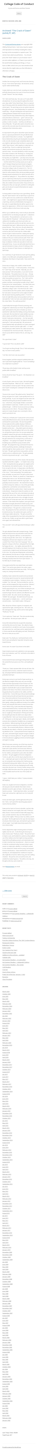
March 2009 (5, 1272)
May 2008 (5, 1294)
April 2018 (5, 1057)
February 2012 (6, 1199)
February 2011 (6, 1228)
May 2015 (5, 1123)
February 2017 (6, 1084)
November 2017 (7, 1067)
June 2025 (5, 996)
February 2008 (6, 1301)
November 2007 (7, 1308)
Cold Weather (6, 967)
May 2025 (5, 999)
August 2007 (6, 1316)
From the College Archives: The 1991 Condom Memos (18, 940)
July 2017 (5, 1074)
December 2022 (7, 1013)
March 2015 (5, 1128)
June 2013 (5, 1167)
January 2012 (6, 1201)
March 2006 (5, 1338)
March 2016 (5, 1106)
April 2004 (5, 1374)
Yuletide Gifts (6, 957)
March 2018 (5, 1060)
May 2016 (5, 1101)
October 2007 (6, 1311)
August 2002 (6, 1403)
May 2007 (5, 1323)
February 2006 (6, 1340)
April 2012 (5, 1194)
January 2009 (6, 1277)
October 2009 (6, 1257)
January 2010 (6, 1250)
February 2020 (6, 1043)
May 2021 (5, 1028)
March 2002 (5, 1415)
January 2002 (6, 1420)
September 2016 (7, 1091)
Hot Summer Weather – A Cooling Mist (14, 960)
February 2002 (6, 1418)
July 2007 (5, 1318)
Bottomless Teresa (8, 945)
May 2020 (5, 1038)
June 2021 (5, 1026)
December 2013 (7, 1152)
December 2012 (7, 1179)
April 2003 (5, 1389)
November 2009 (7, 1255)
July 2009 (5, 1262)
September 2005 (7, 1350)
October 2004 (6, 1367)
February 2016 (6, 1108)
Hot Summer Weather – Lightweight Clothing (15, 962)
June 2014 (5, 1147)
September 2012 (7, 1184)
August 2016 (6, 1094)
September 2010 (7, 1235)
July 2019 (5, 1048)
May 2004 (5, 1372)
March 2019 (5, 1050)
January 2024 (6, 1011)
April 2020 (5, 1040)
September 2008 (7, 1284)
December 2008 (7, 1279)
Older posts (7, 891)
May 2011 (5, 1221)
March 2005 (5, 1364)
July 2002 (5, 1406)
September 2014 (7, 1140)
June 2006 (5, 1330)
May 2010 (5, 1240)
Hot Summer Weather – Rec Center (13, 965)
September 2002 (7, 1401)
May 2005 (5, 1359)
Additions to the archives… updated (13, 955)
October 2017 (6, 1069)
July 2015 (5, 1121)
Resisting (5, 977)
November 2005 (7, 1347)
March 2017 (5, 1082)
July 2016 (5, 1096)
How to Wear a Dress (8, 972)
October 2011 (6, 1208)
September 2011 (7, 1211)
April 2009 (5, 1269)
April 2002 (5, 1413)
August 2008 (6, 1286)
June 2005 (5, 1357)
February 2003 (6, 1394)
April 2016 (5, 1104)
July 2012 (5, 1186)
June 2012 (5, 1189)
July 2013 (5, 1164)
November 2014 (7, 1135)
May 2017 (5, 1079)
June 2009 (5, 1264)
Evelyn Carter (6, 948)
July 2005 (5, 1355)
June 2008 (5, 1291)
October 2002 (6, 1398)
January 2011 (6, 1230)
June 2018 (5, 1055)
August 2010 (6, 1238)
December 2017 (7, 1065)
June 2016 (5, 1099)
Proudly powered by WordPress (11, 1447)
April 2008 (5, 1296)
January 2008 (6, 1303)
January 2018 (6, 1062)
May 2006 (5, 1333)
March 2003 (5, 1391)
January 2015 (6, 1130)
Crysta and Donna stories (13, 44)
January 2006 (6, 1342)
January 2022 (6, 1021)
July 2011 (5, 1216)
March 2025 (5, 1001)
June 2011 (5, 1218)
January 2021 (6, 1035)
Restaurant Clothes (8, 943)
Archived (20, 875)
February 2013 (6, 1174)
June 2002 (5, 1408)
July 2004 (5, 1369)
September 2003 (7, 1381)
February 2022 (6, 1018)
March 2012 (5, 1196)
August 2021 (6, 1023)
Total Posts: (6, 1435)
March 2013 (5, 1172)
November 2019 (7, 1045)
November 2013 (7, 1155)
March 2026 (5, 991)
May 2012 (5, 1191)
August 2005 (6, 1352)
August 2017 (6, 1072)
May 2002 (5, 1411)
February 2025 (6, 1004)
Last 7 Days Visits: (8, 1433)
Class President (7, 979)
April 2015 (5, 1126)
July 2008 (5, 1289)
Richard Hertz (10, 866)
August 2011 (6, 1213)
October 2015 (6, 1118)
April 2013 (5, 1169)
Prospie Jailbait (12, 909)
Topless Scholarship (8, 938)
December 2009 (7, 1252)
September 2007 (7, 1313)
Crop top (5, 970)
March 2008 (5, 1299)
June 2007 (5, 1320)
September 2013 (7, 1160)
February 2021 (6, 1033)
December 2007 (7, 1306)
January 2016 (6, 1111)
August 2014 (6, 1143)
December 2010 (7, 1233)
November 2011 (7, 1206)
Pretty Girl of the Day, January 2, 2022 (13, 974)
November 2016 (7, 1087)
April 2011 (5, 1223)
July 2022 (5, 1016)
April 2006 (5, 1335)
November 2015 (7, 1116)
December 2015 (7, 1113)
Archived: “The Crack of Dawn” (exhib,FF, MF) (16, 31)
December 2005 (7, 1345)
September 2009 (7, 1260)
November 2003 (7, 1379)
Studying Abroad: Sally (9, 952)
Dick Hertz (10, 878)
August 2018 (6, 1052)
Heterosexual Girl (17, 918)
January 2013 (6, 1177)
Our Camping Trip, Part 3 (9, 950)
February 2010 (6, 1247)
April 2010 (5, 1242)
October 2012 (6, 1182)
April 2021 (5, 1030)
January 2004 (6, 1376)
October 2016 (6, 1089)
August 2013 (6, 1162)
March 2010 (5, 1245)
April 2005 (5, 1362)
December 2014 (7, 1133)
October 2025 (6, 994)
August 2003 (6, 1384)
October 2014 (6, 1138)
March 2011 (5, 1225)
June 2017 (5, 1077)
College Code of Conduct (19, 4)
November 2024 (7, 1006)
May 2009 (5, 1267)
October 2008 (6, 1281)
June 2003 (5, 1386)
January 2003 (6, 1396)
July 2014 (5, 1145)
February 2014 (6, 1150)
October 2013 (6, 1157)
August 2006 (6, 1325)
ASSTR (26, 875)
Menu (19, 13)
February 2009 (6, 1274)
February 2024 (6, 1009)
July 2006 (5, 1328)
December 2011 (7, 1203)
